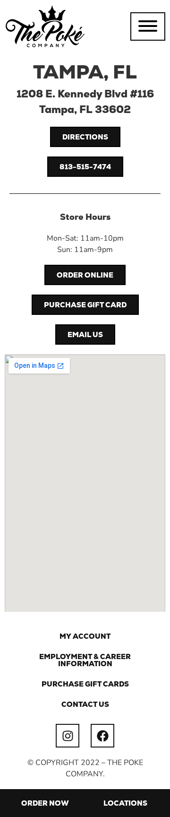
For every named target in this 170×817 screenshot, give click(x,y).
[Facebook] (102, 735)
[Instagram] (67, 735)
